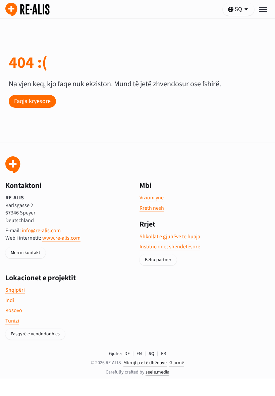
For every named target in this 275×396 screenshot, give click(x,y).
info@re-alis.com (41, 230)
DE (127, 353)
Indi (9, 300)
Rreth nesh (152, 208)
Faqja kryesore (32, 101)
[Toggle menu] (263, 9)
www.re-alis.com (61, 238)
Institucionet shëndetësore (170, 246)
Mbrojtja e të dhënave (145, 363)
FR (163, 353)
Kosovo (13, 310)
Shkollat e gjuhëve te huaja (170, 236)
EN (139, 353)
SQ (151, 353)
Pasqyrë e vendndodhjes (35, 334)
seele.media (157, 372)
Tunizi (12, 321)
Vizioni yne (152, 197)
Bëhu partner (158, 259)
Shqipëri (15, 290)
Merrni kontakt (25, 252)
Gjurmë (176, 363)
